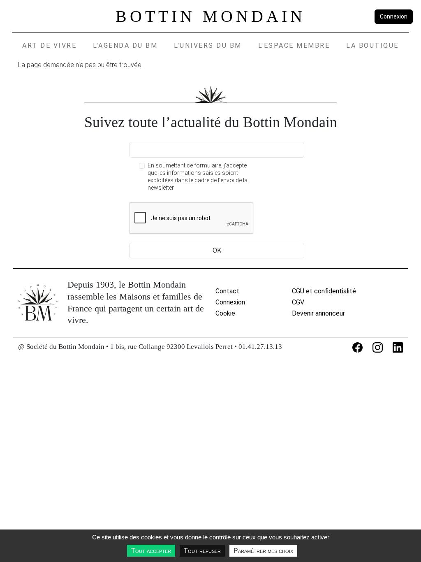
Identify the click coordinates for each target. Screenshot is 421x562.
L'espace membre (294, 45)
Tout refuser (202, 550)
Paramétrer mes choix (263, 550)
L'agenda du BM (125, 45)
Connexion (393, 16)
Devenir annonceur (318, 313)
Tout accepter (151, 550)
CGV (298, 302)
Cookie (225, 313)
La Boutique (372, 45)
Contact (227, 291)
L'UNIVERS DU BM (208, 45)
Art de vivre (49, 45)
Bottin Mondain (210, 16)
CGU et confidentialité (324, 291)
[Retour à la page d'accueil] (38, 302)
